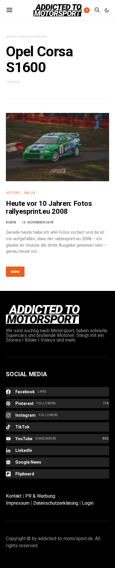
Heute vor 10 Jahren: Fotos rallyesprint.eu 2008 (49, 207)
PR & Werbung (40, 496)
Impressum (17, 503)
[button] (106, 10)
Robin (11, 222)
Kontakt (14, 496)
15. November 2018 (38, 222)
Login (87, 503)
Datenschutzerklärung (55, 503)
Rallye (29, 192)
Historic (13, 192)
